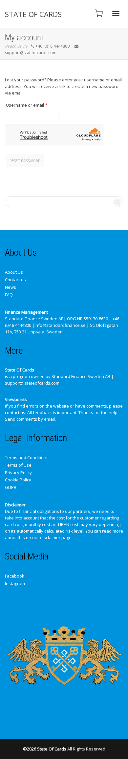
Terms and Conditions (27, 457)
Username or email (32, 105)
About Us (14, 272)
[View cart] (98, 13)
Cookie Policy (18, 480)
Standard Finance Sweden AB (34, 319)
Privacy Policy (18, 472)
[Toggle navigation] (116, 13)
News (10, 287)
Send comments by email (30, 419)
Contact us (15, 280)
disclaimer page (56, 537)
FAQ (9, 295)
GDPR (10, 487)
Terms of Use (18, 465)
